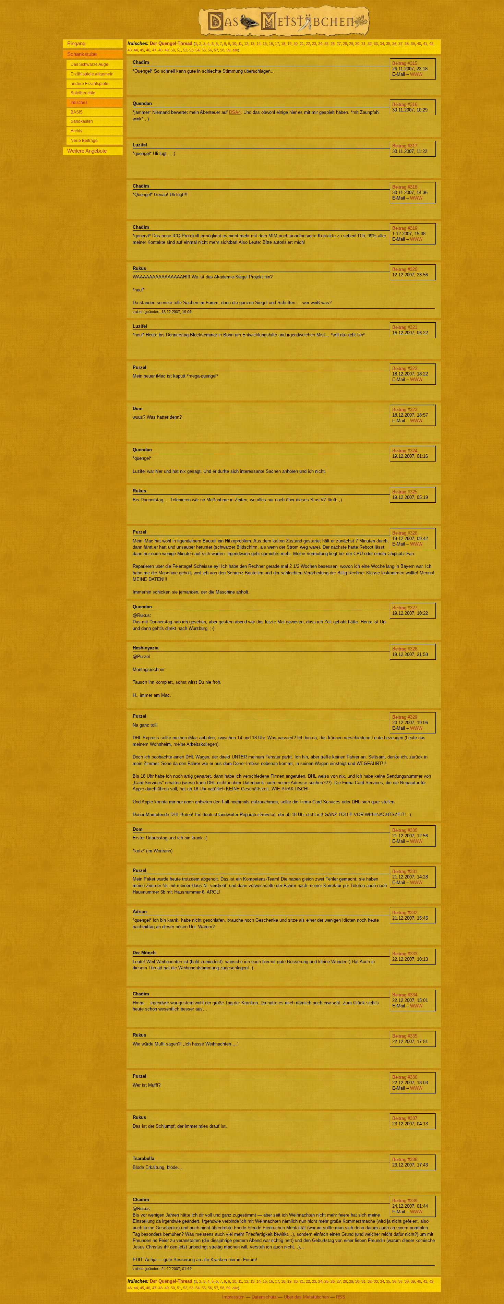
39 (413, 43)
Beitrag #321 (404, 327)
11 (240, 43)
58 (222, 50)
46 (148, 50)
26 (333, 43)
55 (204, 50)
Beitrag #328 (404, 648)
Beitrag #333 (404, 953)
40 (419, 43)
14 (258, 43)
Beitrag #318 (404, 187)
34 (382, 43)
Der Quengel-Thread (171, 43)
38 (407, 43)
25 (326, 43)
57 (216, 50)
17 (277, 43)
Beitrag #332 (404, 912)
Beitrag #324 (404, 450)
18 (283, 43)
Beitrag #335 (404, 1036)
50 (173, 50)
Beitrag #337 (404, 1118)
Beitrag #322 (404, 368)
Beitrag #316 (404, 104)
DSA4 (235, 112)
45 (142, 50)
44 (136, 50)
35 (388, 43)
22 (308, 43)
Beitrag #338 (404, 1159)
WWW (416, 74)
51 (179, 50)
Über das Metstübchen (306, 1297)
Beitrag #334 (404, 994)
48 (160, 50)
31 (363, 43)
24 (320, 43)
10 (234, 43)
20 (295, 43)
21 (302, 43)
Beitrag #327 (404, 607)
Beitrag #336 (404, 1077)
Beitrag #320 (404, 269)
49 (167, 50)
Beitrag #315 (404, 63)
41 (425, 43)
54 (197, 50)
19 (289, 43)
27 (339, 43)
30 (357, 43)
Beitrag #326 (404, 533)
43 (130, 50)
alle (235, 50)
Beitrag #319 (404, 228)
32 (370, 43)
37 (400, 43)
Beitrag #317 (404, 145)
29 (351, 43)
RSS (340, 1297)
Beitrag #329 (404, 717)
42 (431, 43)
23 (314, 43)
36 (394, 43)
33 (376, 43)
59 (228, 50)
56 (210, 50)
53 (191, 50)
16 (271, 43)
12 (246, 43)
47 (154, 50)
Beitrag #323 (404, 409)
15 (265, 43)
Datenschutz (264, 1297)
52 (185, 50)
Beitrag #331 (404, 871)
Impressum (233, 1297)
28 (345, 43)
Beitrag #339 (404, 1200)
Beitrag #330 (404, 830)
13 (252, 43)
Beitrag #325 (404, 491)
